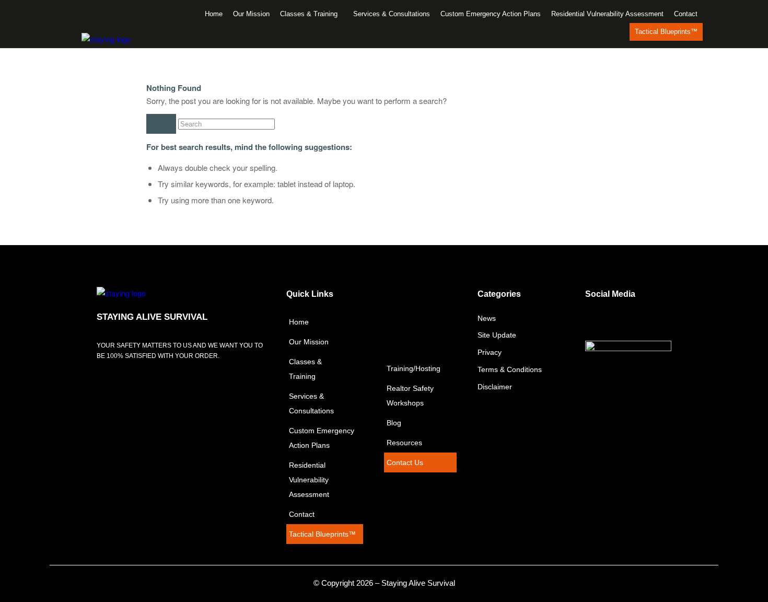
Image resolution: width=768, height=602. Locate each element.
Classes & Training (309, 14)
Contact (685, 14)
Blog (394, 423)
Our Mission (251, 14)
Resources (404, 442)
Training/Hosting (413, 368)
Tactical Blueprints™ (666, 32)
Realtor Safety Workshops (410, 395)
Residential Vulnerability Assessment (607, 14)
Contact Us (405, 462)
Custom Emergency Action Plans (490, 14)
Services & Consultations (391, 14)
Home (214, 14)
